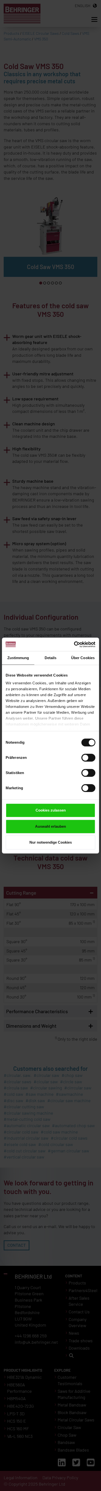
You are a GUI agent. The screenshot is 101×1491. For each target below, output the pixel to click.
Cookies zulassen (51, 810)
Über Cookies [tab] (83, 658)
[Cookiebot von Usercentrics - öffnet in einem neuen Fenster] (73, 644)
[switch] (88, 758)
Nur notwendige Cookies (50, 842)
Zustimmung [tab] (18, 658)
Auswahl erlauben (50, 826)
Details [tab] (51, 658)
